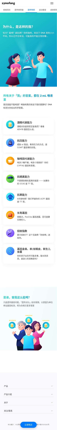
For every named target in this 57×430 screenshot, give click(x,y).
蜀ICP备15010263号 (43, 424)
